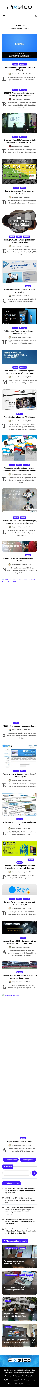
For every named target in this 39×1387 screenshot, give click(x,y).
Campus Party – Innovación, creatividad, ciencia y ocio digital (19, 903)
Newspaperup (18, 1372)
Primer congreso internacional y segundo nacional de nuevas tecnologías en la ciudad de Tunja (19, 470)
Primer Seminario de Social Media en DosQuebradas (19, 192)
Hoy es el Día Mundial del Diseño (19, 1141)
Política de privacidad (11, 1380)
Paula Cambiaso (17, 99)
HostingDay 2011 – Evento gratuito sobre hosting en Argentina (19, 241)
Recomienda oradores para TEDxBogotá (19, 417)
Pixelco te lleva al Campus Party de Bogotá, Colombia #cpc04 (19, 775)
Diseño (24, 859)
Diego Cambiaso (16, 74)
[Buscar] (34, 1173)
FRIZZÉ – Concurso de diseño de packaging (19, 726)
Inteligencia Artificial (11, 1248)
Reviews (22, 1274)
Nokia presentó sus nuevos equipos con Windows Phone (19, 332)
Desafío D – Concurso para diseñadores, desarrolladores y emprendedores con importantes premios (19, 868)
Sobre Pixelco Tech (28, 1376)
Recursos (22, 722)
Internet (16, 187)
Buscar (9, 1166)
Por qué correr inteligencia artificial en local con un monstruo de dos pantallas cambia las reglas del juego (20, 1190)
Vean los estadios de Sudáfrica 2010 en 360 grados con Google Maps (19, 976)
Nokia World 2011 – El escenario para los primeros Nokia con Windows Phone (19, 372)
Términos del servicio (28, 1380)
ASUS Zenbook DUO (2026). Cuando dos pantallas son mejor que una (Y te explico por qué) (20, 1200)
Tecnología (23, 64)
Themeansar (29, 1372)
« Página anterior (11, 1160)
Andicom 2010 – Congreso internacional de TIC (19, 823)
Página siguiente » (28, 1160)
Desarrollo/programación (16, 286)
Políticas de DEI (12, 1384)
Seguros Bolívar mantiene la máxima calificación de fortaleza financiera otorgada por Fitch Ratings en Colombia (20, 1231)
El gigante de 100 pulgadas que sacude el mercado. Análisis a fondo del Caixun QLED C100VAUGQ (20, 1221)
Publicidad (16, 1376)
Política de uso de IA (25, 1384)
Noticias (15, 64)
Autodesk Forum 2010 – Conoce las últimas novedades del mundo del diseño (19, 942)
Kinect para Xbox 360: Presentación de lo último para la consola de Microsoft (19, 141)
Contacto (8, 1376)
